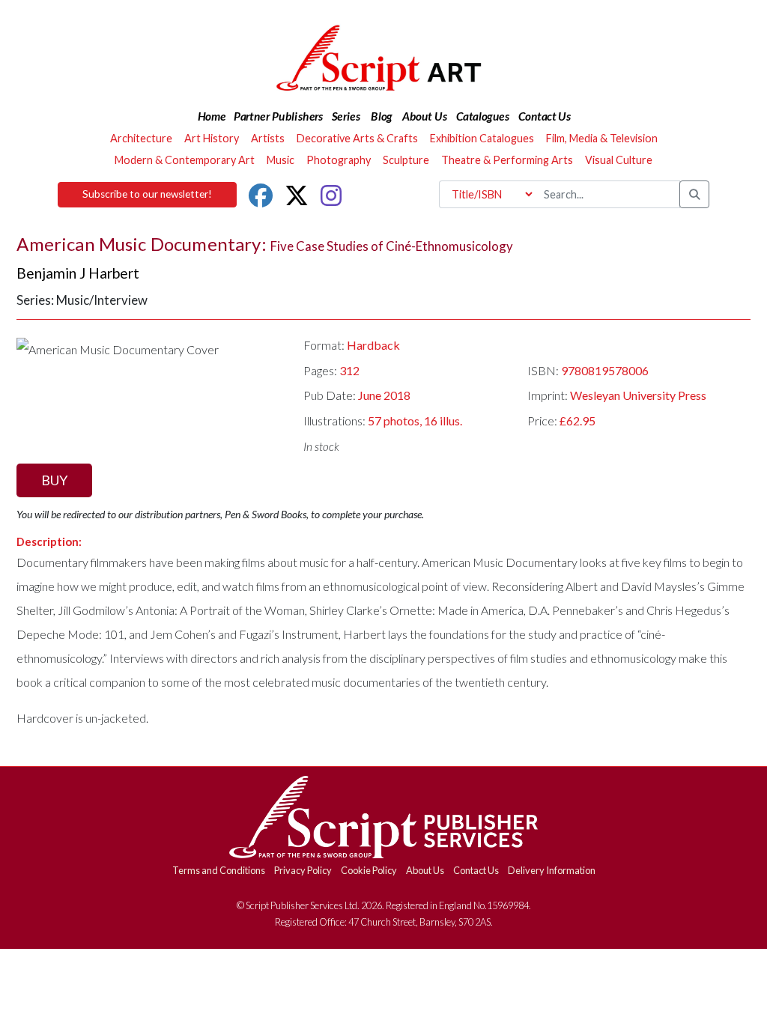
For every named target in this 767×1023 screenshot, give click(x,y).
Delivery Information (551, 870)
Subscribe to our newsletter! (147, 194)
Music (280, 160)
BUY (54, 480)
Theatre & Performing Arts (507, 160)
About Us (425, 870)
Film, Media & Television (602, 138)
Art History (211, 138)
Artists (268, 138)
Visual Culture (618, 160)
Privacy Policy (303, 870)
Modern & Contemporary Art (185, 160)
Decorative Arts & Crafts (357, 138)
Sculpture (406, 160)
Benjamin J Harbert (77, 273)
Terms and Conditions (218, 870)
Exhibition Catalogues (482, 138)
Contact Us (476, 870)
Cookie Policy (369, 870)
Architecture (141, 138)
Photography (338, 160)
